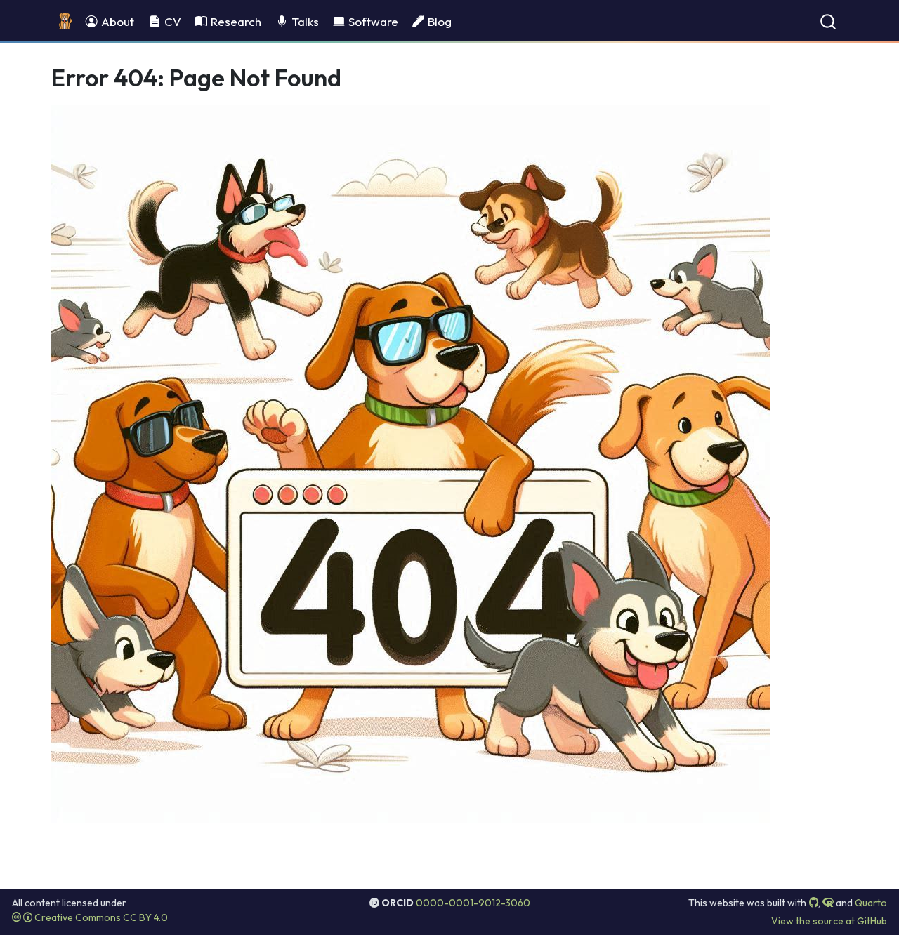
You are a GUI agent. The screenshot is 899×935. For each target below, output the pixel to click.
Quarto (871, 902)
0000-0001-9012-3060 (473, 902)
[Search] (828, 21)
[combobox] (829, 21)
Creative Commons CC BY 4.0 (100, 917)
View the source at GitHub (829, 921)
